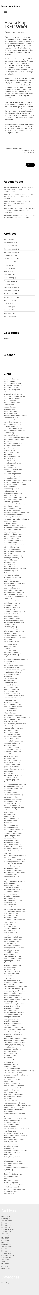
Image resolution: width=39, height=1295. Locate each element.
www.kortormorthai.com (12, 1006)
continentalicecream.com (13, 741)
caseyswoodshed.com (12, 913)
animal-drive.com (10, 933)
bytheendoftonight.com (12, 685)
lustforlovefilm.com (11, 756)
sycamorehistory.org (11, 1066)
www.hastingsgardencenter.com (16, 1075)
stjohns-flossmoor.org (12, 866)
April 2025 (8, 275)
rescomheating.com (11, 1180)
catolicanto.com (10, 650)
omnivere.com (9, 405)
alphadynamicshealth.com (14, 1139)
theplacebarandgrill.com (13, 900)
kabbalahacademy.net (12, 603)
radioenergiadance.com (13, 469)
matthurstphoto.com (11, 1124)
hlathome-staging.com (12, 618)
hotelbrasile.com (10, 486)
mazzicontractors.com (12, 1083)
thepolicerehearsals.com (13, 719)
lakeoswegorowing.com (13, 1161)
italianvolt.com (9, 566)
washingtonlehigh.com (12, 1049)
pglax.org (7, 853)
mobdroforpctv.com (11, 691)
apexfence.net (9, 1193)
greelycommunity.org (12, 767)
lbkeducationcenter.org (12, 652)
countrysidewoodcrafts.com (14, 428)
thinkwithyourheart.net (12, 549)
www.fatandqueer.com (12, 1008)
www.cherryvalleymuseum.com (15, 497)
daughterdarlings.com (12, 390)
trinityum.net (8, 1081)
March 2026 (8, 239)
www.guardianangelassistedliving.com (18, 1105)
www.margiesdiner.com (12, 1023)
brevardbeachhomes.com (13, 525)
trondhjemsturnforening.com (14, 1107)
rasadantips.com (10, 407)
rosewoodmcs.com (11, 1064)
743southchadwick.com (12, 530)
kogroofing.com (9, 465)
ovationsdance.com (11, 644)
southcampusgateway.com (14, 476)
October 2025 (9, 255)
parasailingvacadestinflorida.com (16, 1135)
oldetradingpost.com (11, 502)
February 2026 (9, 242)
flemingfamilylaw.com (12, 1157)
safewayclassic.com (11, 426)
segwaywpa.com (10, 943)
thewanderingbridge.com (13, 799)
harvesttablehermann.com (13, 515)
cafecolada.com (10, 700)
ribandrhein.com (10, 646)
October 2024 (9, 294)
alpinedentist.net (10, 467)
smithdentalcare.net (11, 1187)
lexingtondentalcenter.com (14, 622)
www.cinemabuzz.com (12, 1060)
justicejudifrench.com (12, 797)
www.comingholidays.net (13, 706)
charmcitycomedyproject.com (15, 784)
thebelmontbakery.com (12, 424)
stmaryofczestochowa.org (13, 795)
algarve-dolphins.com (12, 836)
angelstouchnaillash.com (13, 601)
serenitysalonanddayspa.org (14, 396)
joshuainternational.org (12, 980)
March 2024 (8, 316)
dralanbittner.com (10, 573)
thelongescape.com (11, 825)
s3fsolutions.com (10, 523)
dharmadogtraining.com (13, 1174)
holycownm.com (10, 879)
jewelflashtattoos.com (12, 446)
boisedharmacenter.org (12, 672)
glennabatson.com (11, 732)
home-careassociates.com (14, 665)
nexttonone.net (9, 976)
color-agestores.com (11, 674)
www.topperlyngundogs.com (14, 991)
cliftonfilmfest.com (11, 543)
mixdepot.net (9, 1062)
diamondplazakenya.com (13, 1109)
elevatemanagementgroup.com (15, 1150)
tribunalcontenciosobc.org (13, 726)
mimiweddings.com (11, 1183)
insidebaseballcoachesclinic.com (16, 1129)
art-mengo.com (9, 816)
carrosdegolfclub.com (12, 517)
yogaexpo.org (9, 663)
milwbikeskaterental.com (13, 846)
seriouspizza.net (10, 926)
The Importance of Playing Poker (27, 151)
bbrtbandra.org (9, 450)
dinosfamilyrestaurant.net (13, 510)
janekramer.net (9, 812)
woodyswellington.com (12, 1090)
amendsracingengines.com (14, 1004)
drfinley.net (8, 1155)
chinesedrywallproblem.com (14, 861)
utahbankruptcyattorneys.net (14, 551)
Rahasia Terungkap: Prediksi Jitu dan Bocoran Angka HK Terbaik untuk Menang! (18, 196)
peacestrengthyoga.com (13, 997)
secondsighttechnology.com (14, 611)
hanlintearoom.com (11, 1144)
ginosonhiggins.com (11, 840)
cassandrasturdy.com (12, 693)
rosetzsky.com (9, 771)
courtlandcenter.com (11, 892)
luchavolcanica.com (11, 877)
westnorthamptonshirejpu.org (15, 484)
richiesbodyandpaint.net (13, 385)
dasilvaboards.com (11, 730)
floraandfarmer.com (11, 521)
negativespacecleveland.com (15, 855)
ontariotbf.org (9, 433)
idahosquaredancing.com (13, 558)
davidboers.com (10, 963)
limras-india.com (10, 381)
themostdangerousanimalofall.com (17, 717)
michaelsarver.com (11, 614)
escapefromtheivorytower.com (15, 527)
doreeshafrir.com (10, 782)
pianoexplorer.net (10, 1077)
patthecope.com (10, 922)
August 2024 (8, 300)
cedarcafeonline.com (12, 398)
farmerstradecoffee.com (13, 958)
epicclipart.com (9, 454)
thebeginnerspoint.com (12, 704)
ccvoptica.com (9, 1047)
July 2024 (7, 303)
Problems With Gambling (14, 148)
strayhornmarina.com (12, 734)
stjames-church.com (11, 777)
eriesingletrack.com (11, 581)
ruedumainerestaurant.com (14, 769)
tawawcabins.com (10, 560)
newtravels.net (9, 420)
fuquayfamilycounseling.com (14, 1163)
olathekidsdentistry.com (13, 590)
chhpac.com (8, 1172)
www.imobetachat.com (12, 965)
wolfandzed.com (10, 1055)
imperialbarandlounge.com (14, 545)
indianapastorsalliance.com (14, 909)
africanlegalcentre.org (12, 762)
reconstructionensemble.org (14, 872)
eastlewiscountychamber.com (15, 724)
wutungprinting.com (11, 842)
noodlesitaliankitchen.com (14, 439)
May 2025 (7, 271)
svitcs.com (8, 924)
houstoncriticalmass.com (13, 715)
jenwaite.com (9, 1148)
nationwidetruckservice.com (14, 881)
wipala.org (8, 676)
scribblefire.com (10, 661)
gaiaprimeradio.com (11, 818)
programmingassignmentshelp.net (16, 415)
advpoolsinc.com (10, 905)
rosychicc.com (9, 680)
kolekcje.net (8, 648)
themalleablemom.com (12, 801)
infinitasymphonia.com (12, 760)
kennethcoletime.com (12, 803)
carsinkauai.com (10, 1131)
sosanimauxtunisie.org (12, 463)
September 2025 (10, 258)
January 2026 (9, 246)
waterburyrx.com (10, 902)
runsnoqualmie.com (11, 1019)
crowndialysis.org (10, 627)
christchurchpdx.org (11, 747)
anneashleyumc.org (11, 1010)
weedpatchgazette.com (12, 577)
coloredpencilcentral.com (13, 540)
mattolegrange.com (11, 827)
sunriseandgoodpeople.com (14, 859)
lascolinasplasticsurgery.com (15, 1032)
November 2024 (10, 291)
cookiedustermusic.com (13, 870)
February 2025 (9, 281)
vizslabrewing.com (11, 571)
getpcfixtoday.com (10, 448)
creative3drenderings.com (13, 956)
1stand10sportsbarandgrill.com (15, 596)
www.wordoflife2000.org (13, 555)
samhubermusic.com (11, 1191)
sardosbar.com (9, 564)
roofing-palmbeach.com (13, 534)
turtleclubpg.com (10, 883)
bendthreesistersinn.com (13, 864)
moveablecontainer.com (13, 493)
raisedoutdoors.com (11, 547)
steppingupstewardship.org (14, 1045)
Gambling (7, 338)
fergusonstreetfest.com (12, 1120)
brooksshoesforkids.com (13, 937)
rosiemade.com (9, 586)
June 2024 (8, 307)
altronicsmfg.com (10, 411)
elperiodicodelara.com (12, 383)
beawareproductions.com (13, 786)
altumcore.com (9, 930)
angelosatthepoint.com (12, 907)
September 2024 (10, 297)
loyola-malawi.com (10, 5)
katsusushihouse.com (12, 764)
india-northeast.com (11, 532)
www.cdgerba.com (11, 1101)
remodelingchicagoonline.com (15, 1038)
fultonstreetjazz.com (11, 489)
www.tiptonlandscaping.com (14, 1042)
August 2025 (8, 262)
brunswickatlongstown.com (14, 808)
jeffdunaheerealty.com (12, 995)
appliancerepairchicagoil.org (15, 430)
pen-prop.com (9, 984)
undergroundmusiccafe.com (14, 1189)
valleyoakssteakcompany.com (15, 911)
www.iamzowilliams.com (13, 1073)
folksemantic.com (10, 562)
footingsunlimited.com (12, 1017)
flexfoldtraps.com (10, 1002)
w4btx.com (8, 599)
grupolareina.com (10, 495)
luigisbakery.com (10, 1051)
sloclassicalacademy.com (13, 728)
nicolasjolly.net (9, 758)
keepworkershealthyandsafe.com (16, 437)
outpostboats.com (10, 683)
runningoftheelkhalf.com (13, 993)
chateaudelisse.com (11, 478)
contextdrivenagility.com (13, 788)
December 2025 (10, 249)
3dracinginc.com (10, 713)
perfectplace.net (10, 657)
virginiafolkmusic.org (12, 642)
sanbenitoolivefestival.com (14, 696)
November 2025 (10, 252)
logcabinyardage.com (12, 961)
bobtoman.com (9, 461)
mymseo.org (8, 1170)
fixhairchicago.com (11, 915)
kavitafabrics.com (10, 874)
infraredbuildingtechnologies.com (16, 512)
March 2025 (8, 278)
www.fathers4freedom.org (13, 989)
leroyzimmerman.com (12, 1152)
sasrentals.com (9, 609)
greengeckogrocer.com (12, 616)
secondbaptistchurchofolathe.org (16, 1167)
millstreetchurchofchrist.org (14, 1133)
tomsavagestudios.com (12, 635)
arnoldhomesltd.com (11, 538)
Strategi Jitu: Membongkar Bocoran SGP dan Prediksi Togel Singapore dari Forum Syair (19, 210)
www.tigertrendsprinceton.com (15, 986)
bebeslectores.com (11, 506)
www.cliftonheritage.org (13, 1034)
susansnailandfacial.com (13, 982)
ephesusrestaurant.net (12, 1088)
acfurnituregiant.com (11, 400)
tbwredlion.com (9, 1111)
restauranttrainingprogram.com (15, 629)
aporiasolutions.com (11, 941)
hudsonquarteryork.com (13, 1096)
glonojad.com (9, 773)
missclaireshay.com (11, 379)
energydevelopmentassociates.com (17, 519)
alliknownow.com (10, 721)
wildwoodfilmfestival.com (13, 482)
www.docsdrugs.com (11, 1021)
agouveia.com (9, 1165)
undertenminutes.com (12, 402)
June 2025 (8, 268)
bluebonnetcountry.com (12, 452)
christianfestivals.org (12, 831)
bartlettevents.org (10, 491)
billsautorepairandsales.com (14, 1114)
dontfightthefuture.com (12, 536)
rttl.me (6, 1178)
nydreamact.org (10, 441)
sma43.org (8, 1036)
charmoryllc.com (10, 711)
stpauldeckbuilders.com (13, 1014)
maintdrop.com (9, 458)
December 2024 (10, 287)
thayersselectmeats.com (13, 939)
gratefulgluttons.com (11, 689)
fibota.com (8, 1098)
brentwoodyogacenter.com (14, 1040)
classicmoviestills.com (12, 698)
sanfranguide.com (10, 708)
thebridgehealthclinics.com (14, 948)
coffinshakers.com (11, 792)
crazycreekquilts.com (12, 743)
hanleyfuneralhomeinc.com (14, 592)
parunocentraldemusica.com (14, 1103)
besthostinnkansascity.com (14, 1185)
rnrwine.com (8, 1159)
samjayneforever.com (12, 1122)
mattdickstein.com (10, 967)
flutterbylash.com (10, 1142)
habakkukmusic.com (11, 973)
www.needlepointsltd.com (13, 1027)
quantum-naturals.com (12, 1116)
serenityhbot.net (10, 978)
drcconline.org (9, 898)
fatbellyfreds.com (10, 1092)
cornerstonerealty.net (12, 1068)
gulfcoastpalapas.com (12, 945)
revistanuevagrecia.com (13, 775)
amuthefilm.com (10, 754)
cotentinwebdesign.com (13, 499)
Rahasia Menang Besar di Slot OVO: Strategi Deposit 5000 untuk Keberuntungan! (18, 203)
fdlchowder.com (10, 1025)
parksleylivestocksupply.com (14, 670)
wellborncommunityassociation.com (17, 480)
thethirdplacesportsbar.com (14, 1086)
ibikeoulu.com (9, 790)
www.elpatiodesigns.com (13, 1094)
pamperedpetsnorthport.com (14, 583)
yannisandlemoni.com (12, 575)
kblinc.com (8, 579)
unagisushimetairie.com (13, 443)
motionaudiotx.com (11, 1176)
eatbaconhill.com (10, 413)
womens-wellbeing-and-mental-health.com (16, 638)
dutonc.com (8, 823)
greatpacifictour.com (11, 885)
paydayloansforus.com (12, 422)
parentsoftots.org (10, 954)
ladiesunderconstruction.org (14, 504)
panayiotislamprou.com (12, 474)
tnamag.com (8, 935)
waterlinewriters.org (11, 950)
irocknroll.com (9, 553)
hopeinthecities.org (11, 687)
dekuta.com (8, 1058)
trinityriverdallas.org (11, 655)
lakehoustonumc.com (12, 971)
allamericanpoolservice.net (14, 631)
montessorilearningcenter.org (15, 1118)
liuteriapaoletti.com (11, 857)
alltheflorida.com (10, 1126)
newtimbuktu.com (10, 409)
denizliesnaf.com (10, 917)
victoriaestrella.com (11, 887)
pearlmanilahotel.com (12, 456)
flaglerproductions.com (12, 736)
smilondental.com (10, 605)
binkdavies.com (10, 745)
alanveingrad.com (10, 838)
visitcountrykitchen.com (13, 833)
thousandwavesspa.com (13, 889)
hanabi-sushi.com (10, 1053)
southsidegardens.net (12, 1079)
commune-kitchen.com (12, 752)
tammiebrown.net (10, 821)
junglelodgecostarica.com (13, 829)
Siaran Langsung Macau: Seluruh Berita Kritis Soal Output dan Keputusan (19, 216)
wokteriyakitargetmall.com (14, 620)
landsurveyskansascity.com (14, 1012)
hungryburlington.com (12, 805)
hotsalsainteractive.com (13, 394)
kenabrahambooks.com (12, 749)
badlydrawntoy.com (11, 969)
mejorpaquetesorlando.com (14, 594)
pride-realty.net (9, 1137)
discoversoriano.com (12, 702)
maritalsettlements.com (12, 844)
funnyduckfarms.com (11, 1146)
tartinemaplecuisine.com (13, 810)
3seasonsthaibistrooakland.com (16, 659)
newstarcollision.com (12, 607)
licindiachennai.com (11, 387)
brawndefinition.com (11, 739)
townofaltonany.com (11, 851)
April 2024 (8, 313)
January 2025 (9, 284)
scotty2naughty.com (11, 780)
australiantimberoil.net (12, 508)
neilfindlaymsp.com (11, 894)
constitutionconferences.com (14, 920)
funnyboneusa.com (11, 868)
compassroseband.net (12, 928)
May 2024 (7, 310)
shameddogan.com (11, 952)
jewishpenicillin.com (11, 633)
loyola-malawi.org (10, 678)
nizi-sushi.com (9, 814)
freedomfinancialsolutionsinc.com (16, 999)
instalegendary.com (11, 435)
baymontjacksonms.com (13, 849)
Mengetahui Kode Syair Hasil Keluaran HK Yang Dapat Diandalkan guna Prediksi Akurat (19, 189)
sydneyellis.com (10, 624)
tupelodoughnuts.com (12, 588)
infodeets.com (9, 392)
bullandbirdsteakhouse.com (14, 1030)
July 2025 (7, 265)
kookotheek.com (10, 471)
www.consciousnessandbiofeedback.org (19, 1070)
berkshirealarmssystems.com (15, 568)
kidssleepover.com (11, 418)
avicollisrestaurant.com (12, 896)
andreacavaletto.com (12, 668)
